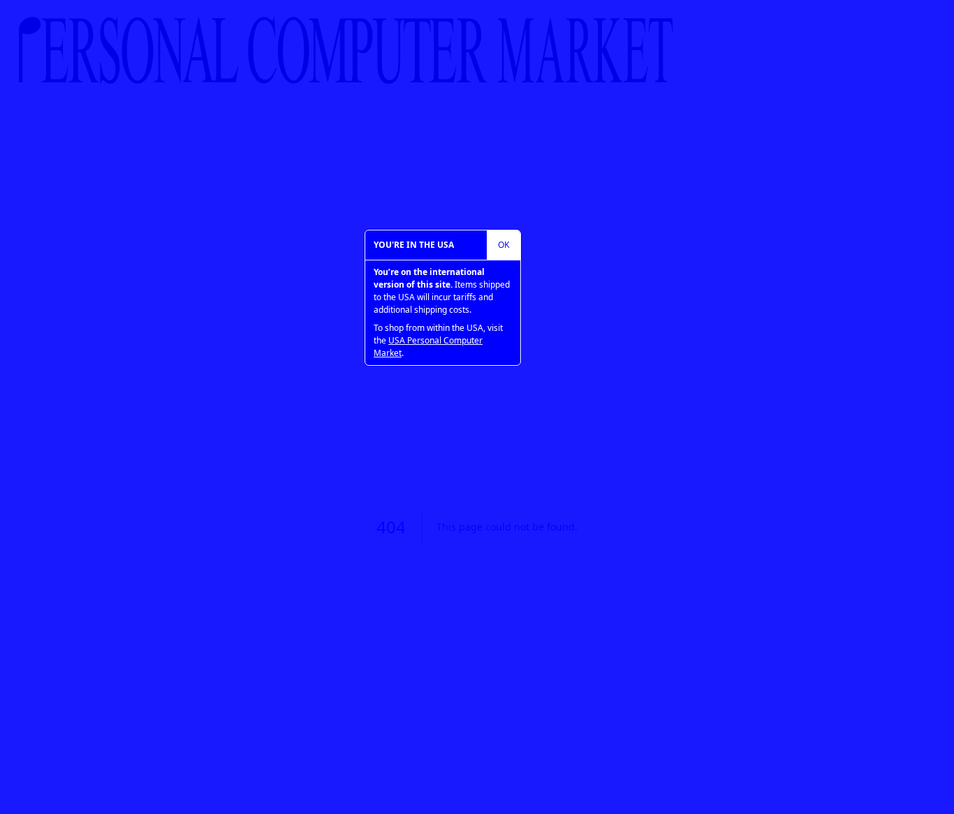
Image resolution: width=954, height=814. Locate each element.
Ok (503, 245)
